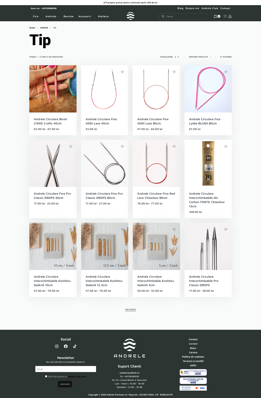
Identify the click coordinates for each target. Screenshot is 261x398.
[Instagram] (56, 346)
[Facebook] (65, 346)
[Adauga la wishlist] (70, 72)
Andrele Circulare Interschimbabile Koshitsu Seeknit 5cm (155, 281)
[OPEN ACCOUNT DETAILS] (230, 16)
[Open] (225, 16)
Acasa (32, 27)
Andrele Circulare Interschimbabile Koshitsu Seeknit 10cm (52, 281)
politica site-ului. (77, 376)
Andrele (44, 27)
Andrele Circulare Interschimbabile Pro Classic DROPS (204, 281)
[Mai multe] (130, 309)
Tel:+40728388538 (129, 376)
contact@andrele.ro (129, 372)
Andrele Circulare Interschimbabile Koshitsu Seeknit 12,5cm (104, 281)
